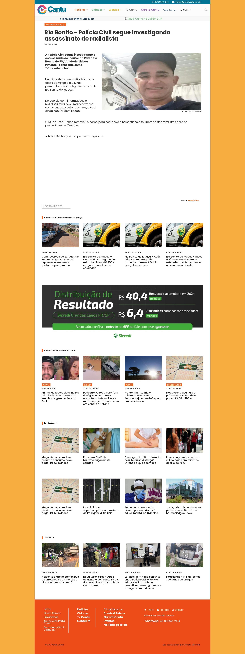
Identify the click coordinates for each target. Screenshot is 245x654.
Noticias (82, 609)
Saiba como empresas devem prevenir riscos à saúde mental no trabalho (141, 510)
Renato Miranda (192, 644)
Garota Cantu (150, 9)
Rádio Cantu (169, 10)
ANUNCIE (185, 10)
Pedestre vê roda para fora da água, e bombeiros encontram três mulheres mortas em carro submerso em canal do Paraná (101, 398)
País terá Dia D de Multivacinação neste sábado (97, 460)
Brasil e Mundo (174, 385)
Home (47, 609)
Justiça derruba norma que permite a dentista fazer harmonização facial (183, 510)
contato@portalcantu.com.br (187, 2)
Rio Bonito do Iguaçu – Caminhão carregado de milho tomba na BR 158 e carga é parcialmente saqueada (99, 262)
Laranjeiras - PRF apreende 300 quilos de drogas (183, 578)
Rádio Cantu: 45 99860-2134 (144, 18)
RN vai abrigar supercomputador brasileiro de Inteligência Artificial (101, 510)
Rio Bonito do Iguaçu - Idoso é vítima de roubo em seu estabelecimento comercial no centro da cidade (184, 261)
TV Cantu (131, 9)
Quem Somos (52, 613)
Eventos (114, 9)
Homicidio (193, 200)
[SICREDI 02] (122, 313)
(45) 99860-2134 (161, 2)
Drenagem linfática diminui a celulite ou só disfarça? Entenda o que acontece (143, 460)
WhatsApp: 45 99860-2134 (162, 621)
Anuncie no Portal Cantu (54, 622)
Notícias (80, 9)
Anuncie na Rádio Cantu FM (54, 629)
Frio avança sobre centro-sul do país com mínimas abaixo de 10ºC (183, 460)
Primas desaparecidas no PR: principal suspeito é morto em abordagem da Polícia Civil (60, 397)
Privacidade (51, 617)
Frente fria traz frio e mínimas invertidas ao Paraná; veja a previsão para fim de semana (143, 397)
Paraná (46, 385)
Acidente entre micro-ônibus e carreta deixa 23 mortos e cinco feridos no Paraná (60, 579)
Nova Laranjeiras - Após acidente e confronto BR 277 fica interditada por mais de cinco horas (101, 581)
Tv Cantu (83, 617)
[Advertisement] (122, 177)
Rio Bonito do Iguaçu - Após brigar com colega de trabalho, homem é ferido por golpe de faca (142, 261)
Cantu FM (83, 621)
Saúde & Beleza (114, 613)
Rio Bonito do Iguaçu (55, 25)
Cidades (97, 9)
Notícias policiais (115, 625)
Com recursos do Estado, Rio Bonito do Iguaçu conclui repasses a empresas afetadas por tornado (60, 261)
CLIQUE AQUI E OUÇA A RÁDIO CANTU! (77, 19)
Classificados (113, 609)
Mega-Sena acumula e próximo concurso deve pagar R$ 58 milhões (181, 395)
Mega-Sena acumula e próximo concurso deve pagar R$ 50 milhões (57, 510)
